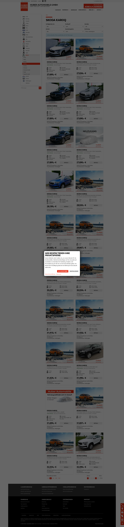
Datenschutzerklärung (50, 274)
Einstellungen (74, 271)
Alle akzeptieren (62, 271)
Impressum (58, 274)
